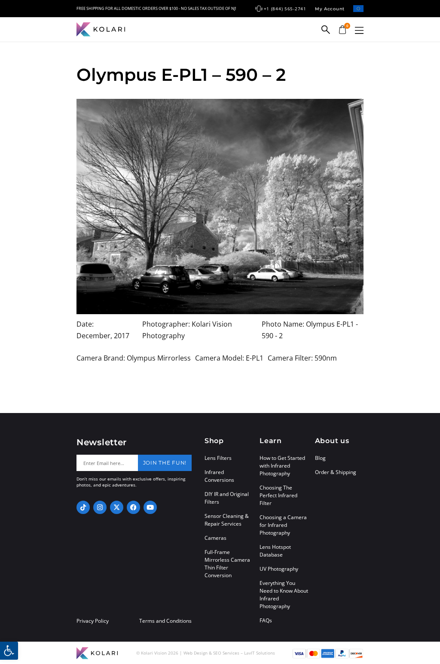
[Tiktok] (83, 507)
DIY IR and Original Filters (227, 497)
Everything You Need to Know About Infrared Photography (284, 594)
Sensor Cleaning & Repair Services (227, 519)
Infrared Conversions (219, 475)
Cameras (215, 538)
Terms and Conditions (165, 621)
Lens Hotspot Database (275, 550)
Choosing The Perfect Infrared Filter (278, 495)
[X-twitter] (116, 507)
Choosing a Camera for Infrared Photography (283, 525)
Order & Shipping (335, 472)
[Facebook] (133, 507)
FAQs (266, 620)
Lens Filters (218, 458)
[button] (359, 30)
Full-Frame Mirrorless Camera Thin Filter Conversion (227, 563)
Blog (320, 458)
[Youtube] (150, 507)
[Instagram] (100, 507)
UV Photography (279, 568)
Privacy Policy (92, 621)
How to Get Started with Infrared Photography (282, 465)
